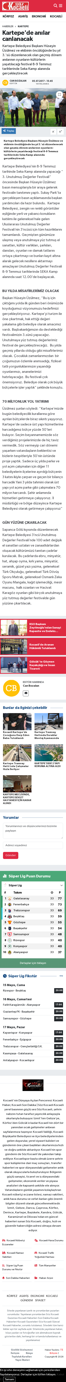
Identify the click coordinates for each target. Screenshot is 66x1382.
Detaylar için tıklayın (33, 963)
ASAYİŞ (23, 16)
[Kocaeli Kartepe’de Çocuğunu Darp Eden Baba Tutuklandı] (17, 721)
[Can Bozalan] (11, 688)
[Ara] (55, 6)
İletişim (15, 1353)
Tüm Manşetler (47, 1265)
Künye (29, 1353)
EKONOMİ (39, 16)
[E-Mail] (26, 693)
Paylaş (10, 131)
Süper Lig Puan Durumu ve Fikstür (12, 1267)
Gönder (10, 855)
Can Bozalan (31, 685)
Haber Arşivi (46, 1278)
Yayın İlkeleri (22, 1360)
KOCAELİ (56, 16)
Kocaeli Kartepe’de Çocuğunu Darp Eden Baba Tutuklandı (16, 735)
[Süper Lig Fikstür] (61, 976)
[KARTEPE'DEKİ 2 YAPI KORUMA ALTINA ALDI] (48, 752)
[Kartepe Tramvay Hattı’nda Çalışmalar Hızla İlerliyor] (17, 752)
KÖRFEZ (8, 16)
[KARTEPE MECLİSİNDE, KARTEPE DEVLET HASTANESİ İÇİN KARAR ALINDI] (17, 783)
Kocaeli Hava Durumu (51, 1240)
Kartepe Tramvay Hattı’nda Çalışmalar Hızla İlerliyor (16, 766)
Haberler (7, 26)
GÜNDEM (26, 1300)
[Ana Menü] (60, 6)
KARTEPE (23, 26)
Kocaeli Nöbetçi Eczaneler (13, 1242)
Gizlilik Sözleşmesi (22, 1350)
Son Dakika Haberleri (18, 1278)
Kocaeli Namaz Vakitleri (13, 1255)
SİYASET (40, 1300)
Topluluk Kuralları (22, 1357)
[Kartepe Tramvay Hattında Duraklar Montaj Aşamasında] (48, 721)
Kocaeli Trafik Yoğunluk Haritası (44, 1255)
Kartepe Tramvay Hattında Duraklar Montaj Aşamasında (46, 735)
